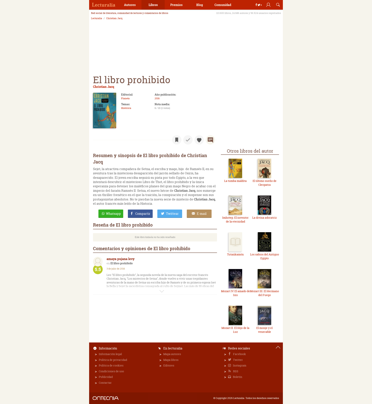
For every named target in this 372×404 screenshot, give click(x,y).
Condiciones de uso (111, 371)
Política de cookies (111, 365)
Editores (168, 365)
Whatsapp (113, 213)
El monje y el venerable (264, 330)
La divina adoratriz (264, 217)
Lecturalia (96, 18)
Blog (199, 5)
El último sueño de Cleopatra (264, 183)
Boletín (237, 377)
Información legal (110, 354)
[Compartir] (259, 5)
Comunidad (222, 5)
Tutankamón (235, 254)
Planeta (125, 98)
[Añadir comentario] (210, 140)
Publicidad (106, 377)
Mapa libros (170, 360)
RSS (235, 371)
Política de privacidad (113, 360)
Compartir (142, 213)
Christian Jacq (114, 18)
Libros (153, 5)
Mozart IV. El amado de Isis (235, 293)
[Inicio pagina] (278, 347)
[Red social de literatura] (103, 5)
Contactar (105, 382)
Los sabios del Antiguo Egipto (264, 256)
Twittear (172, 213)
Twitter (237, 360)
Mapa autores (172, 354)
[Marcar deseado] (199, 140)
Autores (130, 5)
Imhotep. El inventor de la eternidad (235, 219)
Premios (176, 5)
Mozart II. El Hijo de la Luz (235, 330)
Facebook (239, 354)
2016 (157, 98)
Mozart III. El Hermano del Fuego (264, 293)
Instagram (239, 365)
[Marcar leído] (188, 140)
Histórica (126, 108)
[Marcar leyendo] (176, 140)
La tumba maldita (235, 181)
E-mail (202, 213)
